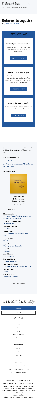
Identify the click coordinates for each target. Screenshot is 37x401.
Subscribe (18, 308)
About (18, 348)
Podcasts (18, 355)
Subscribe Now (18, 58)
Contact (18, 352)
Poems (18, 338)
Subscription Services (18, 366)
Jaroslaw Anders (13, 157)
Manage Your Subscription (18, 369)
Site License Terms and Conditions (18, 397)
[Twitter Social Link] (18, 318)
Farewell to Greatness (10, 161)
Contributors (18, 335)
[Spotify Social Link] (22, 318)
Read (18, 328)
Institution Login (18, 372)
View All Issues (18, 283)
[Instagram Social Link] (15, 318)
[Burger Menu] (33, 4)
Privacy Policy (18, 395)
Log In (18, 312)
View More (17, 204)
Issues (18, 331)
